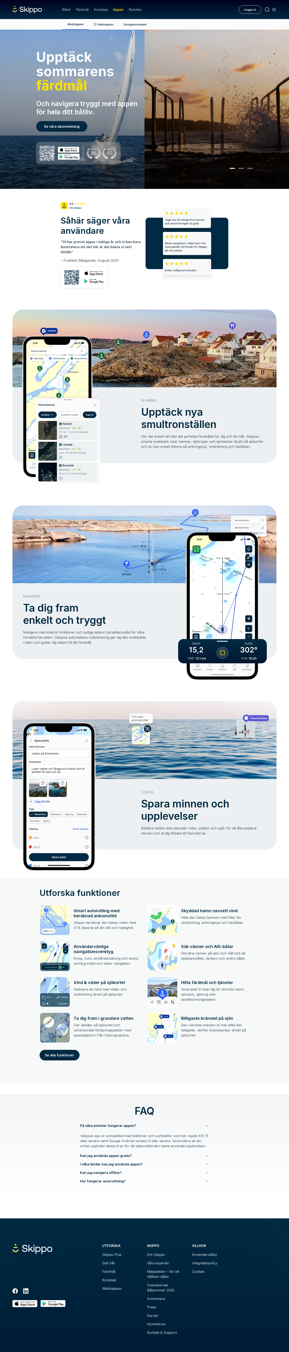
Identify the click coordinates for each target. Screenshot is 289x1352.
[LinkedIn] (26, 1291)
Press (151, 1307)
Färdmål (82, 9)
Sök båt (108, 1263)
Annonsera (156, 1299)
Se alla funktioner (59, 1055)
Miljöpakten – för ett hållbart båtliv (163, 1274)
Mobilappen (75, 24)
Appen (118, 9)
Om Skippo (156, 1254)
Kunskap (101, 9)
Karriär (152, 1315)
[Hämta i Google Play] (53, 1303)
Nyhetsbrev (156, 1324)
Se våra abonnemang (62, 126)
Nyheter (135, 9)
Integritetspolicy (204, 1263)
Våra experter (158, 1263)
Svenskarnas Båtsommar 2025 (160, 1287)
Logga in (250, 9)
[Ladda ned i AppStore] (24, 1303)
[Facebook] (15, 1291)
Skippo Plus (111, 1254)
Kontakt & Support (162, 1332)
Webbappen (106, 24)
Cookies (198, 1271)
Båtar (66, 9)
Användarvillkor (204, 1254)
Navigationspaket (135, 24)
